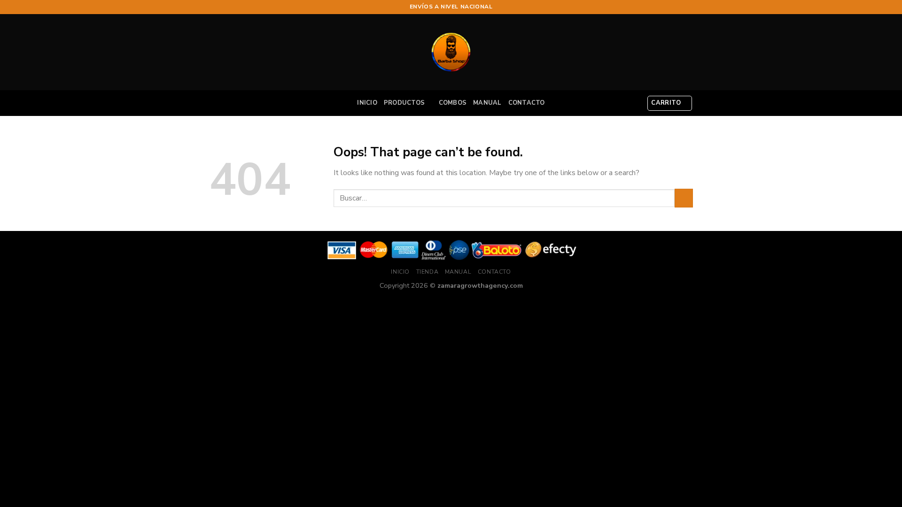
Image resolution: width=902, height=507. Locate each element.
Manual (487, 103)
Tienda (427, 272)
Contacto (526, 103)
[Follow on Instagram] (679, 7)
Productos (404, 103)
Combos (453, 103)
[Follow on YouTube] (688, 7)
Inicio (367, 103)
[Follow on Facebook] (670, 7)
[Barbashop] (451, 51)
